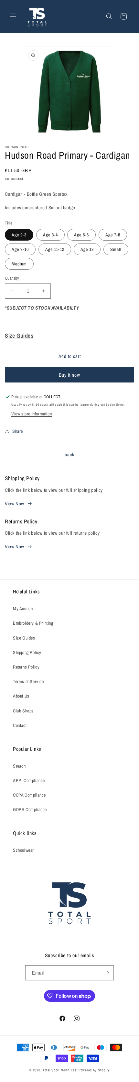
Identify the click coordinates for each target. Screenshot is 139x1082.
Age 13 (87, 249)
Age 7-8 (112, 235)
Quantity (12, 278)
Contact (20, 725)
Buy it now (69, 375)
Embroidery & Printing (33, 623)
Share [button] (17, 431)
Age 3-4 (50, 235)
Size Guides (24, 638)
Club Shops (23, 711)
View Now (14, 503)
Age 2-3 (19, 235)
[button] (13, 16)
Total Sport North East (60, 1070)
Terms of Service (28, 681)
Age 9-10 (20, 249)
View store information (31, 414)
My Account (23, 608)
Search (19, 766)
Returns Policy (26, 667)
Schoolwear (23, 850)
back (69, 454)
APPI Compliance (29, 780)
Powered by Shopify (94, 1070)
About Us (21, 696)
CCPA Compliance (29, 795)
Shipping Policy (27, 652)
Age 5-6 (81, 235)
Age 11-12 (54, 249)
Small (116, 249)
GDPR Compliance (30, 809)
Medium (19, 264)
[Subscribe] (106, 972)
